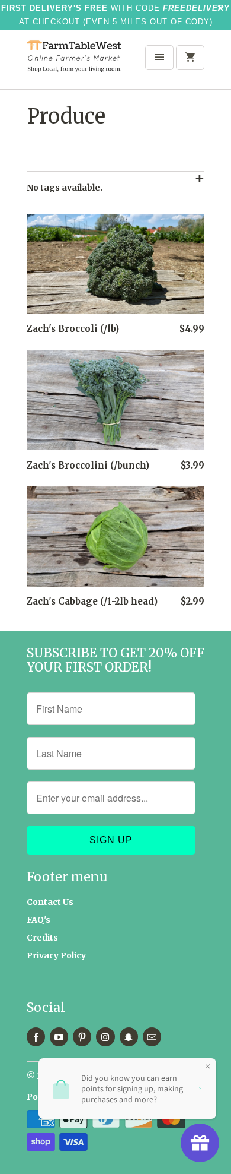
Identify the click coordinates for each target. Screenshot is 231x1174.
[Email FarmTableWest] (152, 1036)
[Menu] (159, 57)
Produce (66, 116)
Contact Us (50, 902)
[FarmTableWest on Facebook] (36, 1036)
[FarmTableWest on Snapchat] (129, 1036)
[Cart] (190, 57)
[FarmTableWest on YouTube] (59, 1036)
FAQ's (38, 919)
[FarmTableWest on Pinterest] (82, 1036)
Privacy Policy (56, 955)
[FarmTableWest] (74, 64)
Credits (42, 937)
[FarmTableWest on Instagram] (105, 1036)
